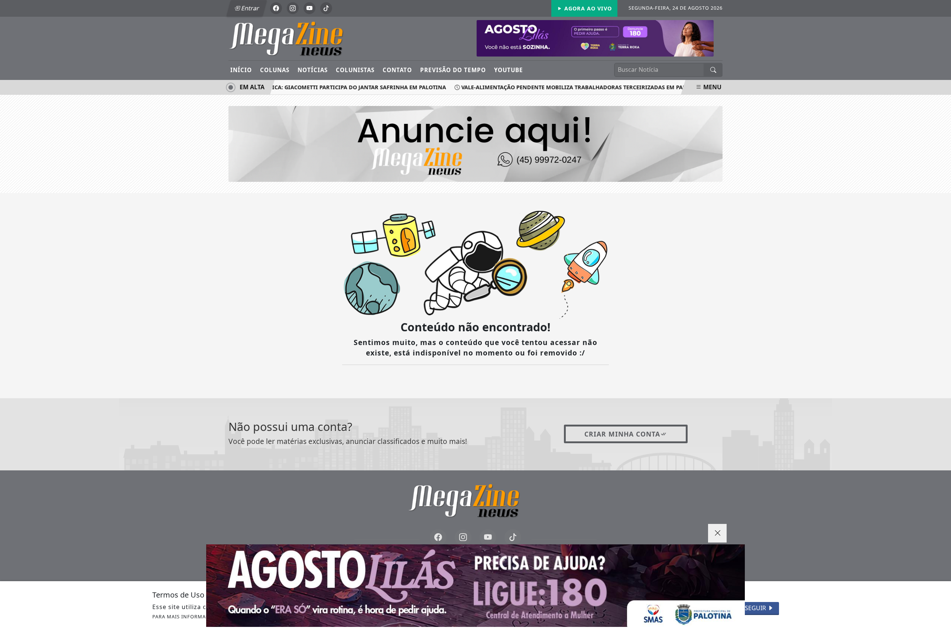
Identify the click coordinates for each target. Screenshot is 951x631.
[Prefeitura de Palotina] (595, 37)
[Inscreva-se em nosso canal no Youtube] (488, 537)
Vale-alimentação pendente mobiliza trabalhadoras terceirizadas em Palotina (572, 87)
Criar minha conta (622, 433)
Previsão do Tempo (453, 70)
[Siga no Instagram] (293, 8)
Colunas (274, 70)
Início (241, 70)
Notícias (313, 70)
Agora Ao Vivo (587, 8)
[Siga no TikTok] (326, 8)
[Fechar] (717, 533)
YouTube (508, 70)
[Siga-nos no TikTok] (512, 537)
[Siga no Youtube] (309, 8)
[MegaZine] (298, 38)
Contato (397, 70)
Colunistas (355, 70)
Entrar (249, 8)
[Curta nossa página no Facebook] (438, 537)
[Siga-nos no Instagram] (463, 537)
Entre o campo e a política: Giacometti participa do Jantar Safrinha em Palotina (313, 87)
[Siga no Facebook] (276, 8)
